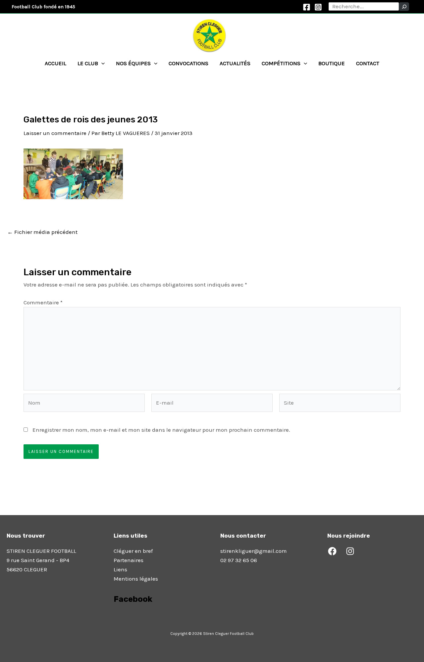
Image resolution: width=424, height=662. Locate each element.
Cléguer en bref (133, 551)
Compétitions (281, 63)
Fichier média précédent (42, 232)
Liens (120, 569)
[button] (101, 63)
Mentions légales (136, 578)
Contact (367, 63)
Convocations (188, 63)
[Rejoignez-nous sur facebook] (114, 617)
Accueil (55, 63)
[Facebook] (306, 7)
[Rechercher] (404, 6)
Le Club (88, 63)
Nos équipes (133, 63)
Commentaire (43, 302)
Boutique (331, 63)
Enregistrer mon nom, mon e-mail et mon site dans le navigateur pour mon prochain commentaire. (161, 429)
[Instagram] (318, 7)
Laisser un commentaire (55, 133)
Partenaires (128, 560)
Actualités (235, 63)
